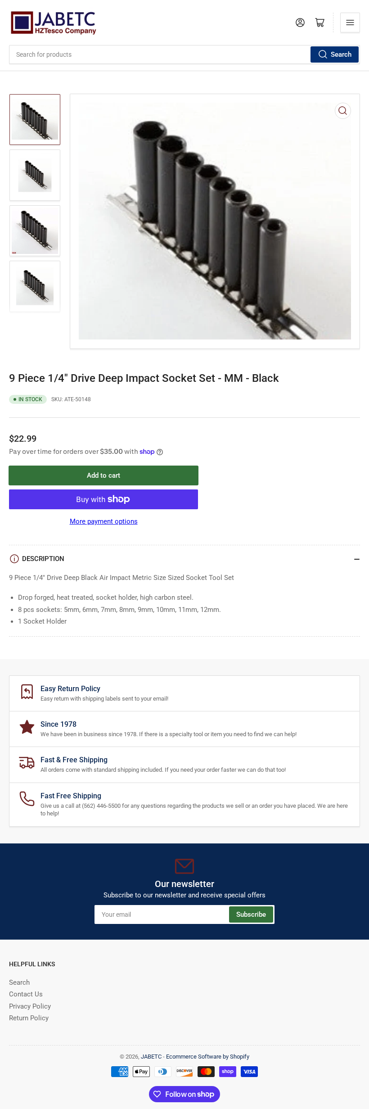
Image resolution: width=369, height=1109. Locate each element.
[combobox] (184, 54)
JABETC (151, 1056)
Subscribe (251, 914)
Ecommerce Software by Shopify (207, 1056)
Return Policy (29, 1018)
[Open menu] (350, 22)
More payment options (104, 521)
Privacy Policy (30, 1006)
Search (341, 54)
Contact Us (26, 994)
